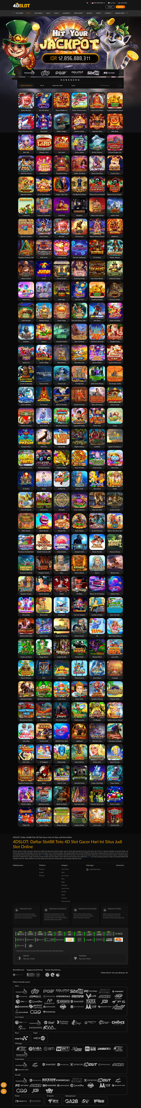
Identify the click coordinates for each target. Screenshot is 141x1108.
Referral (41, 875)
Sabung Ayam (119, 13)
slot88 (43, 854)
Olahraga (66, 13)
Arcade (89, 13)
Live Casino (38, 13)
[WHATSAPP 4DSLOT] (3, 1091)
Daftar (120, 6)
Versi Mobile (123, 3)
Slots (28, 13)
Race (48, 13)
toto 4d (89, 856)
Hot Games (19, 13)
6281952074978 (95, 869)
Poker (98, 13)
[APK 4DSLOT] (3, 1085)
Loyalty (41, 872)
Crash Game (78, 13)
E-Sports (108, 13)
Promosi (41, 869)
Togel (56, 13)
